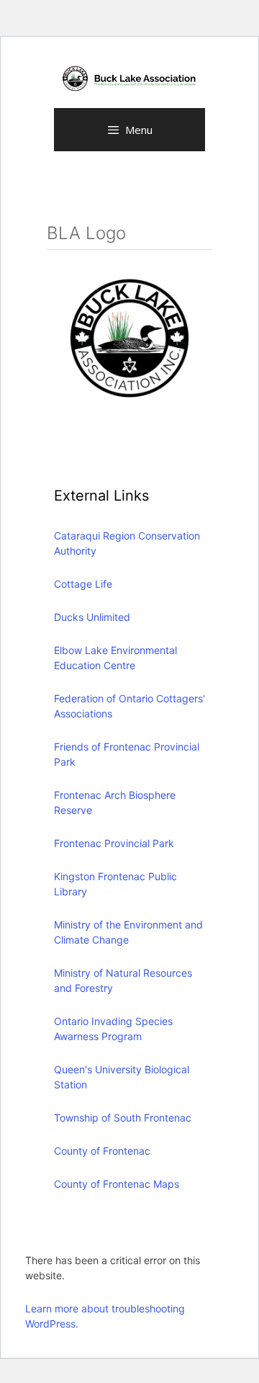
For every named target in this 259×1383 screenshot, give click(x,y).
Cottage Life (83, 584)
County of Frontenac (102, 1151)
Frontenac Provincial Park (114, 843)
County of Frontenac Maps (116, 1184)
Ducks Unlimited (92, 617)
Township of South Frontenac (122, 1117)
